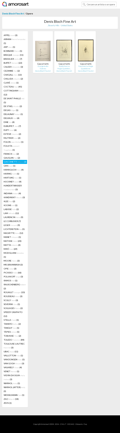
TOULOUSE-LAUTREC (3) (14, 345)
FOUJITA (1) (11, 148)
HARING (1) (11, 173)
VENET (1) (11, 371)
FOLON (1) (13, 142)
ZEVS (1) (8, 403)
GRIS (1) (9, 165)
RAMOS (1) (10, 280)
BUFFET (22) (13, 63)
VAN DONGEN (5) (14, 359)
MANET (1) (12, 237)
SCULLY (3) (11, 300)
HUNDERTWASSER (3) (13, 187)
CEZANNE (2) (12, 71)
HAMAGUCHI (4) (14, 169)
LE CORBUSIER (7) (12, 221)
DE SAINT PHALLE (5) (14, 100)
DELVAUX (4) (11, 118)
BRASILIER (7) (13, 59)
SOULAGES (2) (13, 308)
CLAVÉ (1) (11, 82)
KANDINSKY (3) (14, 197)
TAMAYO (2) (12, 324)
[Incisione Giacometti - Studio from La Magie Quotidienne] (64, 48)
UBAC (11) (11, 351)
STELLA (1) (11, 320)
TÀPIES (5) (11, 332)
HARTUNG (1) (12, 177)
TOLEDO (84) (14, 339)
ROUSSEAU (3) (13, 296)
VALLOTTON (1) (13, 355)
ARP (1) (9, 47)
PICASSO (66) (12, 272)
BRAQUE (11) (13, 55)
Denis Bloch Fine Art (13, 13)
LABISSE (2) (11, 209)
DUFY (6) (10, 130)
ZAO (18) (11, 399)
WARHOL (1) (12, 383)
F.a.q (85, 424)
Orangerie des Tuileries (43, 67)
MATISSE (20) (12, 241)
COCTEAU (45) (13, 86)
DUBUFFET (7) (12, 126)
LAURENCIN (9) (13, 217)
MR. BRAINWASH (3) (13, 264)
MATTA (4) (12, 245)
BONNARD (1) (13, 51)
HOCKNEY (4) (12, 181)
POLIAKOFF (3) (13, 276)
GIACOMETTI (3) (15, 162)
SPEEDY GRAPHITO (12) (13, 314)
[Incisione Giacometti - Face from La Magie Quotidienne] (86, 48)
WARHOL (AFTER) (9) (14, 389)
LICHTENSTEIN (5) (14, 229)
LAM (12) (11, 213)
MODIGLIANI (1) (14, 255)
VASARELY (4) (13, 367)
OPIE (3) (10, 268)
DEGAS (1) (11, 110)
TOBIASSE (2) (12, 336)
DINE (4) (9, 122)
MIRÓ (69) (10, 249)
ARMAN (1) (14, 41)
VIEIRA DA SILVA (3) (14, 377)
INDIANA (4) (12, 193)
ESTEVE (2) (12, 134)
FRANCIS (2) (11, 154)
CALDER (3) (13, 67)
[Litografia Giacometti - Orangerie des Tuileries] (43, 48)
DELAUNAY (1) (13, 114)
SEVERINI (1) (12, 304)
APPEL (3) (10, 35)
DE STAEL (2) (13, 106)
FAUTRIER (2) (12, 138)
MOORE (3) (12, 260)
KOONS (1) (10, 205)
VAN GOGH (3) (14, 363)
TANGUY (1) (11, 328)
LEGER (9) (12, 225)
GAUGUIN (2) (12, 158)
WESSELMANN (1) (14, 395)
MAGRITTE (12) (13, 233)
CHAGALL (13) (13, 74)
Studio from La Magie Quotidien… (64, 67)
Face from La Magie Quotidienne (85, 67)
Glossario (79, 424)
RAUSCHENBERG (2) (15, 286)
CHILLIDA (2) (13, 78)
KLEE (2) (9, 201)
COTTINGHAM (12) (14, 92)
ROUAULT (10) (14, 292)
